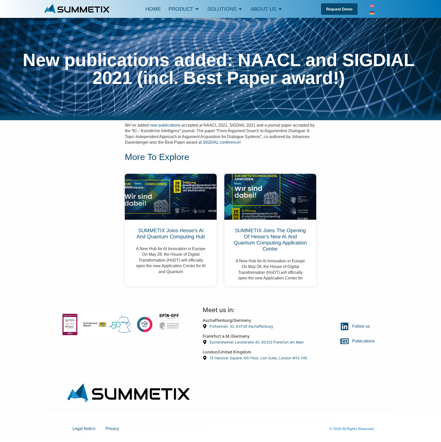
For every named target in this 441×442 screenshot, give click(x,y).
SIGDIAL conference (221, 142)
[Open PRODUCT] (197, 9)
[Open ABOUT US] (280, 9)
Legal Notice (83, 428)
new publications (165, 125)
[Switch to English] (372, 5)
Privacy (112, 428)
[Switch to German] (372, 12)
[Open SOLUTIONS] (240, 9)
